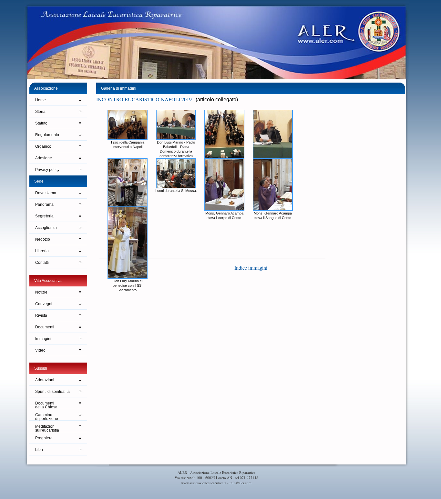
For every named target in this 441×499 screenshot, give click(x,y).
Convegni (43, 304)
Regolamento (47, 135)
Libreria (42, 251)
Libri (39, 449)
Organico (43, 146)
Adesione (43, 158)
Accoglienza (46, 227)
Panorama (44, 204)
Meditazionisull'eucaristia (47, 428)
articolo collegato (216, 99)
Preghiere (44, 438)
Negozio (42, 239)
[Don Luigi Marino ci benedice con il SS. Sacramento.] (128, 277)
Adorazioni (44, 380)
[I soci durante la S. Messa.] (176, 186)
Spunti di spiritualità (52, 391)
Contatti (42, 262)
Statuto (41, 123)
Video (40, 350)
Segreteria (44, 216)
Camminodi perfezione (46, 417)
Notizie (41, 292)
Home (40, 100)
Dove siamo (45, 193)
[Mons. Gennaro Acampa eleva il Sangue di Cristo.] (273, 209)
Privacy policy (47, 169)
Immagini (43, 338)
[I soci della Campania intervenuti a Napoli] (128, 138)
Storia (40, 111)
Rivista (41, 315)
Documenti (44, 327)
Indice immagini (250, 267)
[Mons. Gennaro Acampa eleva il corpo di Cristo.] (224, 209)
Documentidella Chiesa (46, 405)
